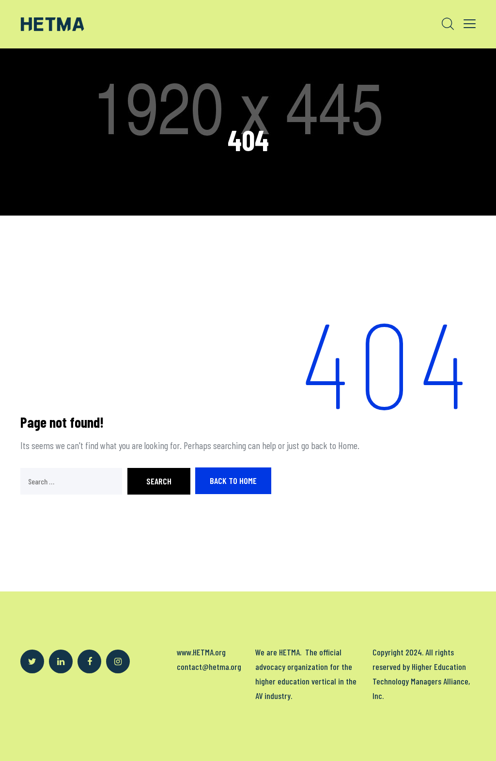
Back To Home (233, 480)
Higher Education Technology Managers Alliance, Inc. (421, 681)
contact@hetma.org (209, 666)
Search (158, 481)
